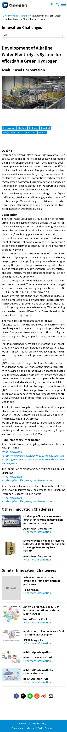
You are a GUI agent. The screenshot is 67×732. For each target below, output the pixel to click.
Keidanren (29, 728)
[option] (33, 95)
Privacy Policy (39, 723)
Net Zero (22, 127)
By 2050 (42, 132)
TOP (4, 15)
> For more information (37, 531)
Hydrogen (33, 127)
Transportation (29, 132)
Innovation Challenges (18, 15)
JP (52, 4)
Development (9, 127)
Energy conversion (11, 132)
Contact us (24, 723)
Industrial (45, 127)
